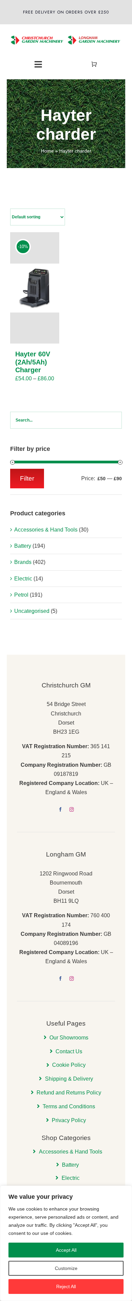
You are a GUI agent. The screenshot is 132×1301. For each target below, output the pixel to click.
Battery (22, 546)
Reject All (66, 1286)
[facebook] (60, 809)
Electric (23, 578)
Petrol (21, 595)
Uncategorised (31, 611)
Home (47, 151)
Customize (66, 1268)
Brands (22, 562)
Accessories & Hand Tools (46, 530)
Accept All (66, 1250)
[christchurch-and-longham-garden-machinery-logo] (66, 32)
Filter (27, 478)
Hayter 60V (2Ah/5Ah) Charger (32, 361)
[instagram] (71, 809)
